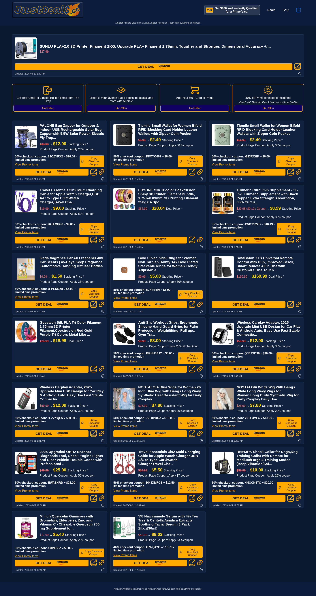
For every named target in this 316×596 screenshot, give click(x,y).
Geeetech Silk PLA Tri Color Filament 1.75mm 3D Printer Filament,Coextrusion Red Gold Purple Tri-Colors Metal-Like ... (70, 328)
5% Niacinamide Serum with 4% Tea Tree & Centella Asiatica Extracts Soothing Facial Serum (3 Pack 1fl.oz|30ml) (168, 522)
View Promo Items (26, 164)
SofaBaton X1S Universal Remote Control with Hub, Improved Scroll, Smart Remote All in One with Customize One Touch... (265, 264)
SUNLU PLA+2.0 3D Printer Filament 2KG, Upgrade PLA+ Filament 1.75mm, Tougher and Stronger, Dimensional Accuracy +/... (155, 46)
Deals (271, 10)
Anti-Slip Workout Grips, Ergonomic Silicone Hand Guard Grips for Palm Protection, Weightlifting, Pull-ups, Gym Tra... (168, 328)
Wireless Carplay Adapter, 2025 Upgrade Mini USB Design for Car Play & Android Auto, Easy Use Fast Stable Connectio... (269, 328)
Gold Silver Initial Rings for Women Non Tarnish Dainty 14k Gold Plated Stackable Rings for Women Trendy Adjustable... (168, 264)
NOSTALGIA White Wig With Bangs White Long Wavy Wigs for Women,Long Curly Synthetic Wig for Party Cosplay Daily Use (268, 393)
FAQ (286, 10)
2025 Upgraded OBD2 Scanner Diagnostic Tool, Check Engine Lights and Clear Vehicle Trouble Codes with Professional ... (71, 458)
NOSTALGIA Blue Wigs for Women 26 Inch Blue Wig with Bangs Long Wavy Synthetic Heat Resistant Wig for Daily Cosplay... (170, 393)
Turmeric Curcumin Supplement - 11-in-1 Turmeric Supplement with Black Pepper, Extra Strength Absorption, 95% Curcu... (267, 196)
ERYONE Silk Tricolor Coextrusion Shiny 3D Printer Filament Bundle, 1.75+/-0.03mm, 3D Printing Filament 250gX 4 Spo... (168, 196)
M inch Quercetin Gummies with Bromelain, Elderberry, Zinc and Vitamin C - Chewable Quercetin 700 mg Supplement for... (70, 522)
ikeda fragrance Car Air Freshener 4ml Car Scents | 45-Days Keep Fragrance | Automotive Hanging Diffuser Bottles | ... (71, 264)
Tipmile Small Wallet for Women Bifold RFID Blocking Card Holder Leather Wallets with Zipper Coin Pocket (170, 130)
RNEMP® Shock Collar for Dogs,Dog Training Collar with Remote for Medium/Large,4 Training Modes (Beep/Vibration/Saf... (267, 458)
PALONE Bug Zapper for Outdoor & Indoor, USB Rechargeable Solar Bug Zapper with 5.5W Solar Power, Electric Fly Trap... (72, 132)
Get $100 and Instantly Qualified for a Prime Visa (236, 10)
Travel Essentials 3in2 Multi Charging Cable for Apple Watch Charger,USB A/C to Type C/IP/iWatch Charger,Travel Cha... (71, 196)
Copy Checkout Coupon (94, 161)
